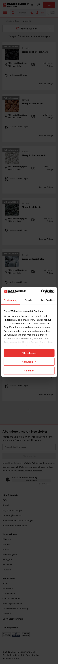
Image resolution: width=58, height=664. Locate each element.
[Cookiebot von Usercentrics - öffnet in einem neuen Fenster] (41, 291)
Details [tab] (28, 300)
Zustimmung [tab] (10, 300)
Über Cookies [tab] (47, 300)
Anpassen (27, 361)
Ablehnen (29, 370)
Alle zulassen (29, 353)
